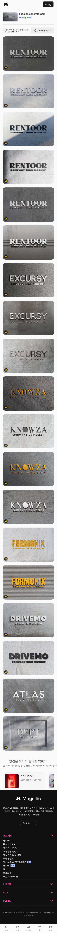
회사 (5, 892)
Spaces (6, 840)
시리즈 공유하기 (44, 30)
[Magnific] (6, 4)
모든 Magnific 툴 (10, 876)
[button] (28, 823)
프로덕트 (7, 835)
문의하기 (7, 900)
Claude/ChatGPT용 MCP (17, 862)
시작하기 (7, 884)
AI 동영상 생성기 (10, 851)
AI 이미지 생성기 (10, 847)
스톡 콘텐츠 (8, 858)
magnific (26, 17)
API (4, 869)
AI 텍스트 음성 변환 (12, 854)
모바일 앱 (7, 872)
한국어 (28, 823)
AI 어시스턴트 (9, 844)
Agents (8, 865)
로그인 (48, 4)
